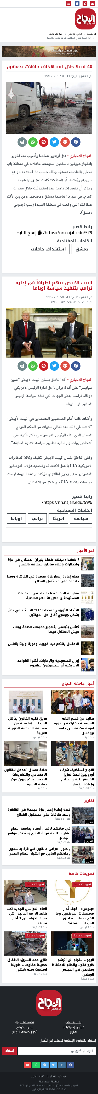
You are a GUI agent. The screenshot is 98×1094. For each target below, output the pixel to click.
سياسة (81, 518)
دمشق (82, 249)
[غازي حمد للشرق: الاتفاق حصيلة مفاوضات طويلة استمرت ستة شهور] (25, 943)
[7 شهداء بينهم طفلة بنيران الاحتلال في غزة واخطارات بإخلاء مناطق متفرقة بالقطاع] (87, 563)
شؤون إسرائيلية (73, 1027)
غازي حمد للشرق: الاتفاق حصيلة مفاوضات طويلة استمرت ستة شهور (27, 964)
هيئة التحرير (38, 1075)
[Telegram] (45, 1065)
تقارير (89, 801)
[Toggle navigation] (68, 4)
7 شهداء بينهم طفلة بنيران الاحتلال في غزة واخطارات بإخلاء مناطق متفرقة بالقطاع (43, 562)
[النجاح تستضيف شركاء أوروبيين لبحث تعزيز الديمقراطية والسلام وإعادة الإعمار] (72, 753)
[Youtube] (27, 1065)
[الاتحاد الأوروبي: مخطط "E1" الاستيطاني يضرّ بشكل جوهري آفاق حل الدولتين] (87, 614)
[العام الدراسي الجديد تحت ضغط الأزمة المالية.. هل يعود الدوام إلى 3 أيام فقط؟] (25, 892)
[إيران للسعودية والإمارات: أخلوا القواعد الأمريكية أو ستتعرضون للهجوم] (87, 664)
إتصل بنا (51, 1075)
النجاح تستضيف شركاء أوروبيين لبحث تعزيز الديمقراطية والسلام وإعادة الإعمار (77, 777)
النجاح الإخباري (85, 18)
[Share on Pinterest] (43, 142)
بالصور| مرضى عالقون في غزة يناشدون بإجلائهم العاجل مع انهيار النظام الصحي (39, 851)
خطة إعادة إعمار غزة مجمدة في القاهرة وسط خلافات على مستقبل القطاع (43, 579)
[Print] (22, 142)
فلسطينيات (73, 1022)
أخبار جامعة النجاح (78, 683)
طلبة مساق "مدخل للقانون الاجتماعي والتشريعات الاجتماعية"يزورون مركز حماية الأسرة (25, 777)
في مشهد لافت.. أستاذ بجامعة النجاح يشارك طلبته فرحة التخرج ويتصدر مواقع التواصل (39, 833)
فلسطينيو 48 (24, 1022)
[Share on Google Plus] (65, 142)
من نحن (62, 1075)
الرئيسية (91, 33)
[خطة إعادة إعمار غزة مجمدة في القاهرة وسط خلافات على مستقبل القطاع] (87, 580)
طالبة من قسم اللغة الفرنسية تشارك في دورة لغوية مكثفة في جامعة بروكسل (74, 726)
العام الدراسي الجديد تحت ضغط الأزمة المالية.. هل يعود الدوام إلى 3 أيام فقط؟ (27, 916)
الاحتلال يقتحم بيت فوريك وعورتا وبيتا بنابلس (43, 643)
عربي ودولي (75, 33)
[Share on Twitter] (54, 142)
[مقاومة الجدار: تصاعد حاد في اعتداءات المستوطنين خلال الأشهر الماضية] (87, 597)
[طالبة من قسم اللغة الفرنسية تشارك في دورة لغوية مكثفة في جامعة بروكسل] (72, 702)
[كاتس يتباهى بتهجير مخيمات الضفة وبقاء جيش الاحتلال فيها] (87, 631)
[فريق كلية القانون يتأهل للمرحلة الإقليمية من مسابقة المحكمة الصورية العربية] (25, 702)
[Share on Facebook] (75, 142)
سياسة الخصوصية (49, 1081)
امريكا (58, 518)
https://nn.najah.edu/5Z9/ (67, 233)
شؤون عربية (55, 33)
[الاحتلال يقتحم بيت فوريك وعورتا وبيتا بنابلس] (87, 648)
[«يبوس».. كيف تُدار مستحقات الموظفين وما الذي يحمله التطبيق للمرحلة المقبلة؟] (72, 892)
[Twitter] (53, 1065)
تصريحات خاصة (81, 874)
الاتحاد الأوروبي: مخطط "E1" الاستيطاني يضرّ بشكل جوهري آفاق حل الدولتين (43, 613)
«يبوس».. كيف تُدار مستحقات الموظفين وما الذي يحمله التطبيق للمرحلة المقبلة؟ (75, 916)
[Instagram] (62, 1065)
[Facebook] (70, 1065)
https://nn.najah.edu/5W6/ (67, 502)
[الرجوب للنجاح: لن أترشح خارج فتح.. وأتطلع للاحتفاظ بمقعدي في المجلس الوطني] (72, 943)
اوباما (16, 518)
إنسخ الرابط (27, 233)
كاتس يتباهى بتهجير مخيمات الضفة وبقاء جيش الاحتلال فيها (46, 629)
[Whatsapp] (36, 1065)
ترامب (37, 518)
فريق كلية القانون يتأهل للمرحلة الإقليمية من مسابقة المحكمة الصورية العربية (27, 726)
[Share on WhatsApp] (33, 142)
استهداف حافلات (48, 249)
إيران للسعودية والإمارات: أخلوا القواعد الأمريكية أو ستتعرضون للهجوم (48, 663)
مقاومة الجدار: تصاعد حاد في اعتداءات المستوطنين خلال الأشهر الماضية (48, 596)
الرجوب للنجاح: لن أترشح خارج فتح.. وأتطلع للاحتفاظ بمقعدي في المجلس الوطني (73, 967)
